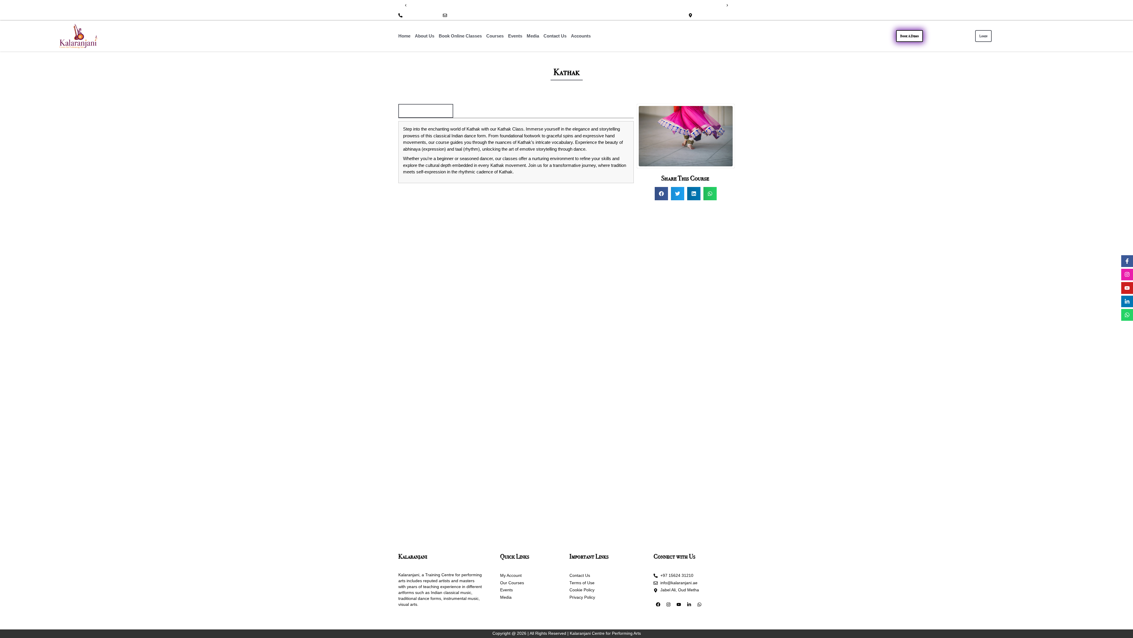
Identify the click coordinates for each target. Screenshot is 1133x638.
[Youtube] (1127, 288)
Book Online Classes (460, 36)
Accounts (581, 36)
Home (404, 36)
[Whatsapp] (1127, 315)
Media (533, 36)
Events (515, 36)
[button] (405, 5)
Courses (495, 36)
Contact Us (554, 36)
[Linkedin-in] (1127, 301)
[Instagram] (1127, 275)
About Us (424, 36)
